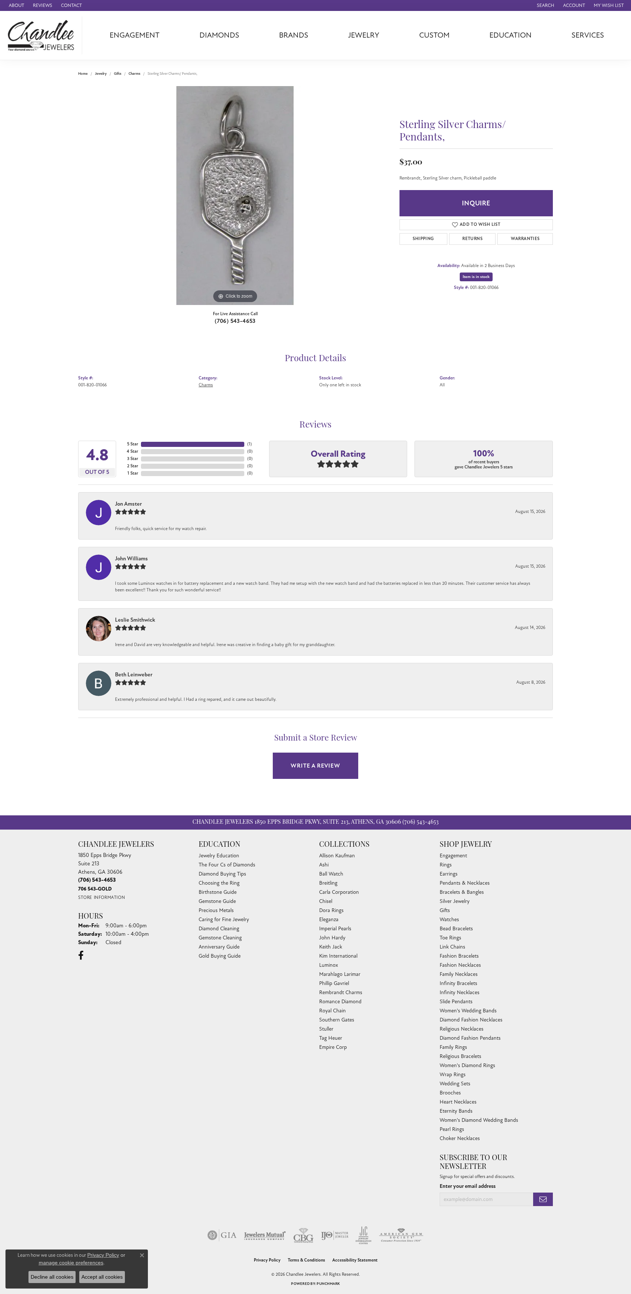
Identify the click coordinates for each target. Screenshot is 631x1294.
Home (83, 74)
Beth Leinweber (134, 674)
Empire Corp (333, 1047)
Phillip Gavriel (334, 983)
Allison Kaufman (337, 856)
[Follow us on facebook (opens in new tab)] (81, 955)
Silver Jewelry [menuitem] (455, 901)
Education (510, 35)
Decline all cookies (52, 1277)
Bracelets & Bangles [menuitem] (462, 892)
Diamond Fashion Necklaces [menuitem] (471, 1020)
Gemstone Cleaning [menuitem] (220, 938)
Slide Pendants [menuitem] (456, 1001)
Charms (134, 74)
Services (587, 35)
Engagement (135, 35)
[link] (15, 5)
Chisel (325, 901)
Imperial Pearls (335, 929)
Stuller (326, 1029)
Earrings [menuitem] (449, 874)
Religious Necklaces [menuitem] (461, 1029)
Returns (472, 239)
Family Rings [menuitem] (453, 1047)
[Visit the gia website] (222, 1235)
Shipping (423, 239)
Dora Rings (331, 910)
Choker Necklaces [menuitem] (460, 1138)
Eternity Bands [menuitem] (456, 1111)
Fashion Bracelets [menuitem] (459, 956)
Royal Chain (332, 1011)
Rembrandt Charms (340, 992)
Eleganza (329, 919)
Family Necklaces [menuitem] (459, 974)
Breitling (328, 883)
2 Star (132, 466)
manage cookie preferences (71, 1263)
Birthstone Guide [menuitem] (218, 892)
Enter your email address (468, 1186)
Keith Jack (330, 947)
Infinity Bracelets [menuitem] (458, 983)
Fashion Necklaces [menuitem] (460, 965)
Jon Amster (128, 504)
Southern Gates (336, 1020)
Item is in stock (476, 276)
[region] (235, 195)
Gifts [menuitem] (445, 910)
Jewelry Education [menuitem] (219, 856)
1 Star (132, 473)
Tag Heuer (330, 1038)
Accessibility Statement (355, 1260)
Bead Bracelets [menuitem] (456, 929)
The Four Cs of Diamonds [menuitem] (227, 865)
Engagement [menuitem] (453, 856)
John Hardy (332, 938)
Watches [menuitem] (449, 919)
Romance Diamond (340, 1001)
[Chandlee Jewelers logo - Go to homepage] (43, 35)
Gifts (117, 74)
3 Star (132, 458)
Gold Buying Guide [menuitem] (220, 956)
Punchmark (328, 1284)
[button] (544, 5)
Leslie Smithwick (135, 620)
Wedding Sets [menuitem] (455, 1084)
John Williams (131, 558)
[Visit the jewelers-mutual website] (265, 1235)
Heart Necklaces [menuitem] (458, 1102)
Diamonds (219, 35)
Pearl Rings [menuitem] (452, 1129)
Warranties (525, 239)
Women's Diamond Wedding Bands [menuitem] (479, 1120)
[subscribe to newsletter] (543, 1199)
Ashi (324, 865)
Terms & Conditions (306, 1260)
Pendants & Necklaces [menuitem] (465, 883)
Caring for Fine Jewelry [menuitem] (224, 919)
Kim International (338, 956)
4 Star (132, 451)
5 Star (132, 444)
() (249, 444)
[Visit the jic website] (363, 1235)
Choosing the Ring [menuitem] (219, 883)
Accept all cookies (102, 1277)
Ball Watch (331, 874)
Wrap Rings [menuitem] (453, 1074)
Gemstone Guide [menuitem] (217, 901)
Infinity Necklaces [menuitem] (459, 992)
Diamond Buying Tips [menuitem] (222, 874)
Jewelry (363, 35)
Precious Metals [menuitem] (216, 910)
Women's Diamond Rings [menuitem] (467, 1065)
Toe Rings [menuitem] (450, 938)
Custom (434, 35)
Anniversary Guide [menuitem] (219, 947)
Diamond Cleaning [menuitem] (219, 929)
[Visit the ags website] (401, 1235)
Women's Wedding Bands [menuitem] (468, 1011)
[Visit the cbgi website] (303, 1235)
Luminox (328, 965)
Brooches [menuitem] (450, 1093)
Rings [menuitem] (446, 865)
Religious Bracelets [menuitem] (460, 1056)
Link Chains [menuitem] (452, 947)
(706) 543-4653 (235, 321)
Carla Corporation (339, 892)
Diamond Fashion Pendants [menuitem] (470, 1038)
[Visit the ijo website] (334, 1235)
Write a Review (315, 765)
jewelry (101, 74)
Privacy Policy (267, 1260)
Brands (293, 35)
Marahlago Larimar (339, 974)
